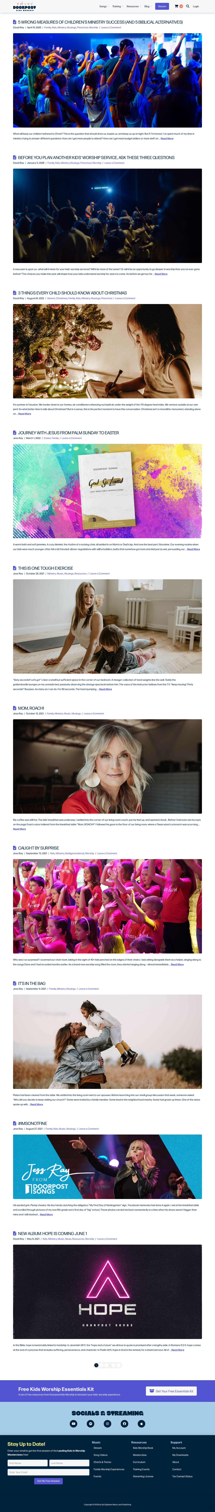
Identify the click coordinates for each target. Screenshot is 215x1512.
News (68, 1238)
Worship (93, 27)
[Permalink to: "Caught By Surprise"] (107, 906)
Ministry (61, 27)
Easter (47, 438)
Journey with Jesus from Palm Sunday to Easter (68, 432)
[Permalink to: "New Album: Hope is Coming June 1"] (107, 1292)
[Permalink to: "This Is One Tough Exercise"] (107, 626)
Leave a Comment (111, 27)
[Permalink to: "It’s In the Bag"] (107, 1042)
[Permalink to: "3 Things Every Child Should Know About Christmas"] (107, 351)
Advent (51, 298)
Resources (81, 573)
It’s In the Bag (32, 983)
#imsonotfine (32, 1123)
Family (47, 27)
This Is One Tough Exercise (45, 568)
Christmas (61, 298)
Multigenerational (74, 853)
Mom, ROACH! (31, 708)
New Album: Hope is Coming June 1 (52, 1233)
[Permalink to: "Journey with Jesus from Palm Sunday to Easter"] (107, 491)
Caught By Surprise (38, 847)
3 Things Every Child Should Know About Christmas (72, 292)
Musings (71, 27)
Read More (167, 138)
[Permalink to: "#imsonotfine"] (107, 1167)
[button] (104, 6)
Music (60, 573)
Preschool (82, 27)
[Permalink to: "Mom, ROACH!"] (107, 766)
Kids (54, 27)
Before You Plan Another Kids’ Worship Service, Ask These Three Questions (96, 157)
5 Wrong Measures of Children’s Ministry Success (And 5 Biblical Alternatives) (100, 22)
